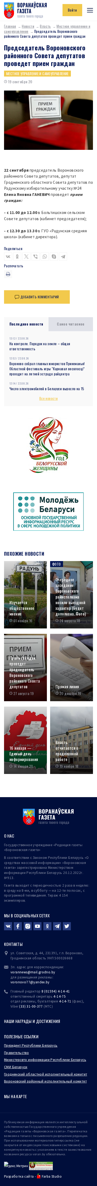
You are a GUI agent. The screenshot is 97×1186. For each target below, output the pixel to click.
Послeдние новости (26, 324)
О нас (9, 836)
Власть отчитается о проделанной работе (67, 750)
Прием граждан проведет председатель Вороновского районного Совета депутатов (24, 672)
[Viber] (36, 257)
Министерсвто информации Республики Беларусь (45, 1059)
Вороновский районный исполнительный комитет (45, 1081)
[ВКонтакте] (8, 257)
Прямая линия (67, 686)
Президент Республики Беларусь (30, 1045)
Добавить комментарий (39, 296)
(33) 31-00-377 (31, 1006)
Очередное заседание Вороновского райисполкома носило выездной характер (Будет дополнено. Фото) (71, 597)
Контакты (13, 944)
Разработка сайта (19, 1176)
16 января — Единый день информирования (23, 753)
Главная (10, 26)
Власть (45, 26)
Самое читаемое (71, 324)
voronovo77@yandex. (28, 982)
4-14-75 (59, 996)
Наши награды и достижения (32, 1021)
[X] (26, 257)
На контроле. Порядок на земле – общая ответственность (39, 346)
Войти (72, 10)
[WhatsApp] (45, 257)
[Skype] (54, 257)
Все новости (48, 398)
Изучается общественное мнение (21, 608)
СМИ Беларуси (15, 1067)
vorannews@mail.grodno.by (33, 972)
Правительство (16, 1052)
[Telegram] (63, 257)
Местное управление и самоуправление (37, 73)
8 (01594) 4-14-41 (55, 991)
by (48, 982)
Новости (28, 26)
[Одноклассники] (17, 257)
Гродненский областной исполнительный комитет (45, 1074)
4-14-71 (65, 1001)
